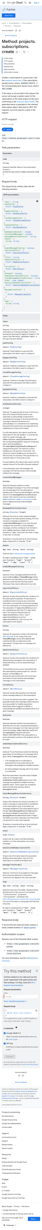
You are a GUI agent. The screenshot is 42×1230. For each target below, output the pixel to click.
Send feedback (11, 35)
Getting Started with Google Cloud (14, 1162)
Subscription (30, 928)
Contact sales (7, 1127)
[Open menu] (3, 3)
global (9, 129)
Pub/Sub (11, 9)
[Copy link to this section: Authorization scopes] (27, 934)
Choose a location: (8, 124)
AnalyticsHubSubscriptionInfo (26, 285)
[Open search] (25, 2)
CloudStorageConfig (21, 220)
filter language (8, 636)
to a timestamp (17, 499)
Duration (14, 512)
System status (7, 1148)
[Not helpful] (19, 30)
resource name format (26, 102)
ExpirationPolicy (20, 253)
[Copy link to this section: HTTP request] (19, 119)
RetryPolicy (18, 269)
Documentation (14, 23)
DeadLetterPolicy (20, 262)
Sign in (36, 3)
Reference (17, 26)
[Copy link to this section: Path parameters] (22, 147)
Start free (9, 15)
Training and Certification (11, 1173)
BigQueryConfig (19, 213)
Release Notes (7, 1145)
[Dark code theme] (37, 201)
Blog (3, 1183)
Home (4, 23)
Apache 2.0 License (8, 1096)
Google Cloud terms (10, 1210)
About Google (7, 1206)
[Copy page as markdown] (24, 52)
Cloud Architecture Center (11, 1169)
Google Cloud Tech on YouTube (13, 1198)
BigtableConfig (19, 227)
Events (4, 1187)
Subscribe (35, 1219)
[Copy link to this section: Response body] (20, 920)
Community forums (9, 1137)
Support (5, 1141)
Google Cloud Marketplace (11, 1123)
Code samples (7, 1166)
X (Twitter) (6, 1191)
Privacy (16, 1206)
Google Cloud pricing (9, 1120)
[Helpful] (16, 30)
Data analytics (27, 23)
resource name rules (13, 80)
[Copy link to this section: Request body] (19, 181)
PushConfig (18, 206)
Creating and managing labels (24, 554)
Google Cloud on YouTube (11, 1194)
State (20, 280)
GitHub (4, 1158)
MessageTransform (22, 294)
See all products (8, 1116)
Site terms (25, 1206)
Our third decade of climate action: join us (18, 1214)
